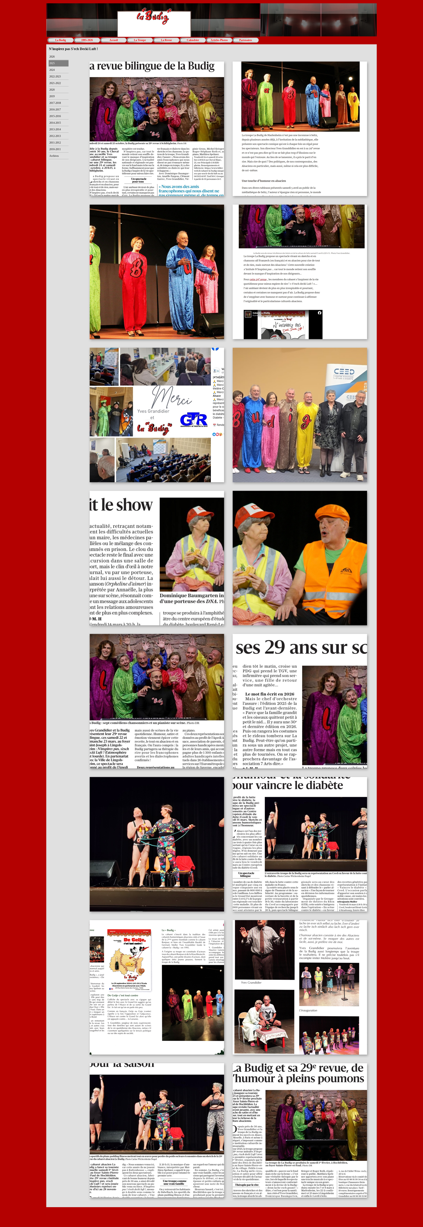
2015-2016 (55, 116)
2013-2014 (55, 129)
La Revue (166, 40)
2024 (52, 69)
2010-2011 (55, 149)
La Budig (60, 40)
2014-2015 (55, 122)
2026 (52, 56)
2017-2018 (55, 103)
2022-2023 (55, 76)
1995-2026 (87, 40)
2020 (52, 89)
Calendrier (193, 40)
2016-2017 (55, 109)
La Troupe (140, 40)
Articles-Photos (219, 40)
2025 (52, 63)
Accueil (113, 40)
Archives (54, 155)
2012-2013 (55, 136)
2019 (52, 96)
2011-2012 (55, 142)
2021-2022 (55, 83)
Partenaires (245, 40)
